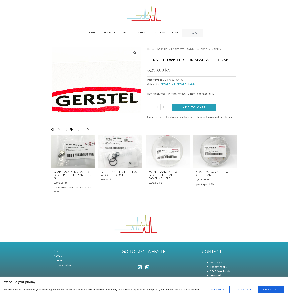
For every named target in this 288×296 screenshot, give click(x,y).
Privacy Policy (62, 265)
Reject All (244, 289)
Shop (57, 251)
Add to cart (194, 107)
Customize (217, 289)
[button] (135, 53)
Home (91, 32)
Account (160, 32)
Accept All (270, 289)
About (126, 32)
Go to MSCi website (144, 251)
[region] (144, 286)
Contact (142, 32)
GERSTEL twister (186, 84)
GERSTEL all (164, 49)
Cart (175, 32)
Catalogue (109, 32)
